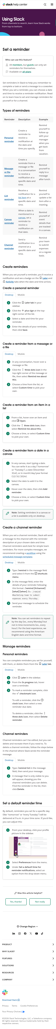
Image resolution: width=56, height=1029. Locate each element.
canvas (21, 217)
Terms (14, 1006)
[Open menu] (52, 4)
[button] (16, 901)
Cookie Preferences (29, 1006)
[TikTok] (42, 934)
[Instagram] (19, 934)
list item (22, 197)
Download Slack (9, 1000)
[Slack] (25, 994)
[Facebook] (25, 934)
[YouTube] (36, 934)
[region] (28, 188)
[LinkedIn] (14, 934)
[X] (31, 934)
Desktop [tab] (9, 294)
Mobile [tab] (21, 294)
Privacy (5, 1006)
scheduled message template (17, 556)
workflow (30, 553)
